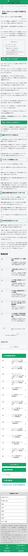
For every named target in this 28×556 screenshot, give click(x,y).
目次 (12, 41)
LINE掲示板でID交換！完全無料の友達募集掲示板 (13, 484)
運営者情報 (21, 551)
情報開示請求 (7, 551)
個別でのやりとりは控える (12, 48)
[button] (24, 475)
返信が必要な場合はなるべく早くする (15, 52)
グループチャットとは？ (11, 44)
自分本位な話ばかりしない (12, 54)
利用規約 (7, 548)
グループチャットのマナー (11, 46)
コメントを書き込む (14, 346)
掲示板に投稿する (21, 545)
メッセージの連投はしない (12, 50)
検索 (7, 545)
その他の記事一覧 (14, 464)
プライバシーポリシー (21, 548)
